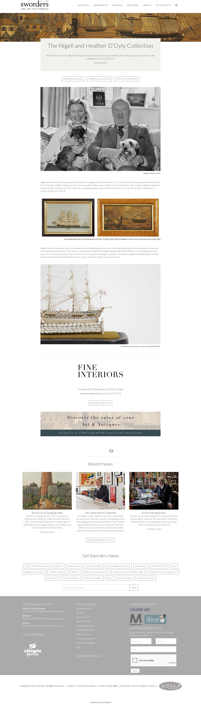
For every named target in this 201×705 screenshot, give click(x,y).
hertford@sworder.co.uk (52, 618)
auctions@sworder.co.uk (51, 611)
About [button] (146, 5)
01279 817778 (31, 611)
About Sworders (83, 621)
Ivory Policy (125, 686)
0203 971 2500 (31, 626)
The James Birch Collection (100, 512)
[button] (176, 5)
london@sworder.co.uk (51, 626)
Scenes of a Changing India (47, 512)
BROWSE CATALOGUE (73, 79)
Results (79, 612)
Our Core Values (139, 686)
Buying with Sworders (85, 630)
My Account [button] (163, 5)
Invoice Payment (83, 634)
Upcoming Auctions (84, 608)
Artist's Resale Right (108, 686)
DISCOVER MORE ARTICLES (100, 540)
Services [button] (117, 5)
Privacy (152, 686)
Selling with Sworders (85, 625)
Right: (117, 239)
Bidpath (108, 702)
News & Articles (83, 617)
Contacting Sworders (85, 638)
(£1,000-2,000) (108, 239)
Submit (134, 587)
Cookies (70, 686)
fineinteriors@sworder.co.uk (93, 393)
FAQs (78, 647)
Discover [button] (132, 5)
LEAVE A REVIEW (33, 634)
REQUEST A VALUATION (99, 79)
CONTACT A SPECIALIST (126, 79)
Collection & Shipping (85, 643)
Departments (101, 5)
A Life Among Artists (154, 512)
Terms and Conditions (87, 686)
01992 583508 (31, 618)
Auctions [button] (82, 5)
